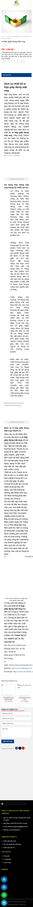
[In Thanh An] (16, 3)
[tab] (16, 75)
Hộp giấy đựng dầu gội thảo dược (8, 698)
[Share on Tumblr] (22, 61)
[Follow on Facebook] (16, 748)
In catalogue (7, 859)
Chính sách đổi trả (9, 847)
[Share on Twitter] (9, 61)
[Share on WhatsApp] (3, 61)
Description (7, 75)
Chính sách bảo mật (9, 841)
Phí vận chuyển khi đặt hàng (12, 844)
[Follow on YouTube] (23, 748)
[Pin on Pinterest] (16, 61)
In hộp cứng (7, 862)
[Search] (30, 3)
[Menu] (2, 3)
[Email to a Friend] (12, 61)
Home (3, 36)
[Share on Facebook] (6, 61)
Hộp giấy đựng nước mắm (24, 698)
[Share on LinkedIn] (19, 61)
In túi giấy (6, 856)
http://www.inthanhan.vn (22, 668)
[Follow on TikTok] (19, 748)
